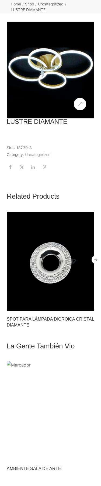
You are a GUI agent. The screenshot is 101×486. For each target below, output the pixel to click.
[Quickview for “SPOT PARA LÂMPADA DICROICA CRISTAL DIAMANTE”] (50, 261)
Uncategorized (51, 4)
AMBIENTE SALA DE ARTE (34, 468)
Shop (29, 4)
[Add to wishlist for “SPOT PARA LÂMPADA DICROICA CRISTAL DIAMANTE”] (77, 305)
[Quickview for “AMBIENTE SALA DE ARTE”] (50, 410)
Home (16, 4)
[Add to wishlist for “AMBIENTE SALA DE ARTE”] (77, 454)
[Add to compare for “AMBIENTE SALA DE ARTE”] (88, 454)
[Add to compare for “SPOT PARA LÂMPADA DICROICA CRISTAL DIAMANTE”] (88, 305)
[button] (80, 104)
